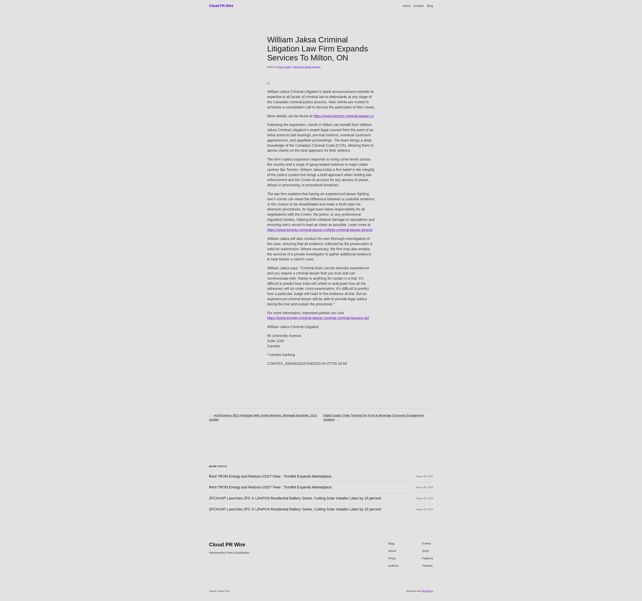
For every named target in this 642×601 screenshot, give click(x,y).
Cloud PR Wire (221, 6)
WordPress (427, 591)
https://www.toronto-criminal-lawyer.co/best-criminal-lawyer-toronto (320, 230)
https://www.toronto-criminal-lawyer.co (343, 116)
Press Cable (284, 67)
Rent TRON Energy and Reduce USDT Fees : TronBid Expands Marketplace (270, 476)
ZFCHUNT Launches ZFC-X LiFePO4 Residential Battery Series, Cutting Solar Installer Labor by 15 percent (295, 498)
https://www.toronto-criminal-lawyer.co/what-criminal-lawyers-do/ (318, 318)
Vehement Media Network (307, 67)
